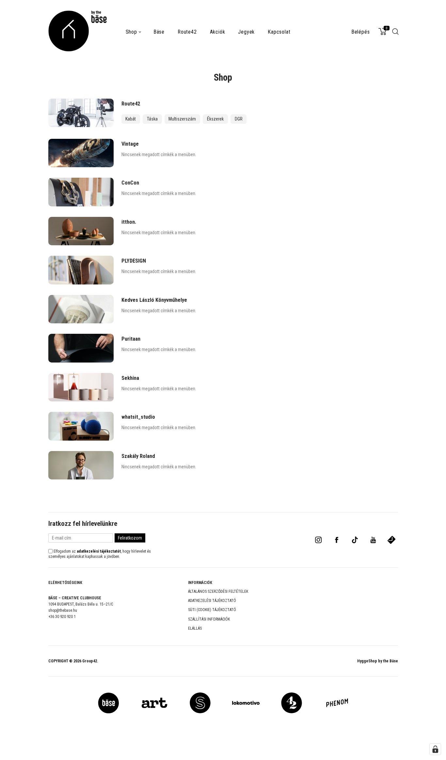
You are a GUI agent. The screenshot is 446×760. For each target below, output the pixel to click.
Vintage (130, 144)
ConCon (130, 183)
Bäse (159, 32)
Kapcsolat (279, 32)
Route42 (187, 32)
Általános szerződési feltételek (218, 591)
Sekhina (130, 378)
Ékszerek (215, 118)
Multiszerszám (182, 118)
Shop (131, 32)
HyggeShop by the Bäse (377, 661)
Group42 (89, 661)
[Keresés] (395, 34)
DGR (239, 118)
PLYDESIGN (133, 261)
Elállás (195, 628)
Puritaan (130, 339)
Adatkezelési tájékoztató (212, 600)
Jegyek (246, 32)
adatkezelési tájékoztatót (99, 551)
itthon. (128, 222)
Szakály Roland (138, 456)
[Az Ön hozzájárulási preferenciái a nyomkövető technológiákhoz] (435, 749)
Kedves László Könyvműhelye (154, 300)
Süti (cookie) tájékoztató (212, 609)
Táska (152, 118)
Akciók (217, 32)
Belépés (360, 32)
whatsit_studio (138, 417)
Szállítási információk (209, 619)
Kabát (130, 118)
